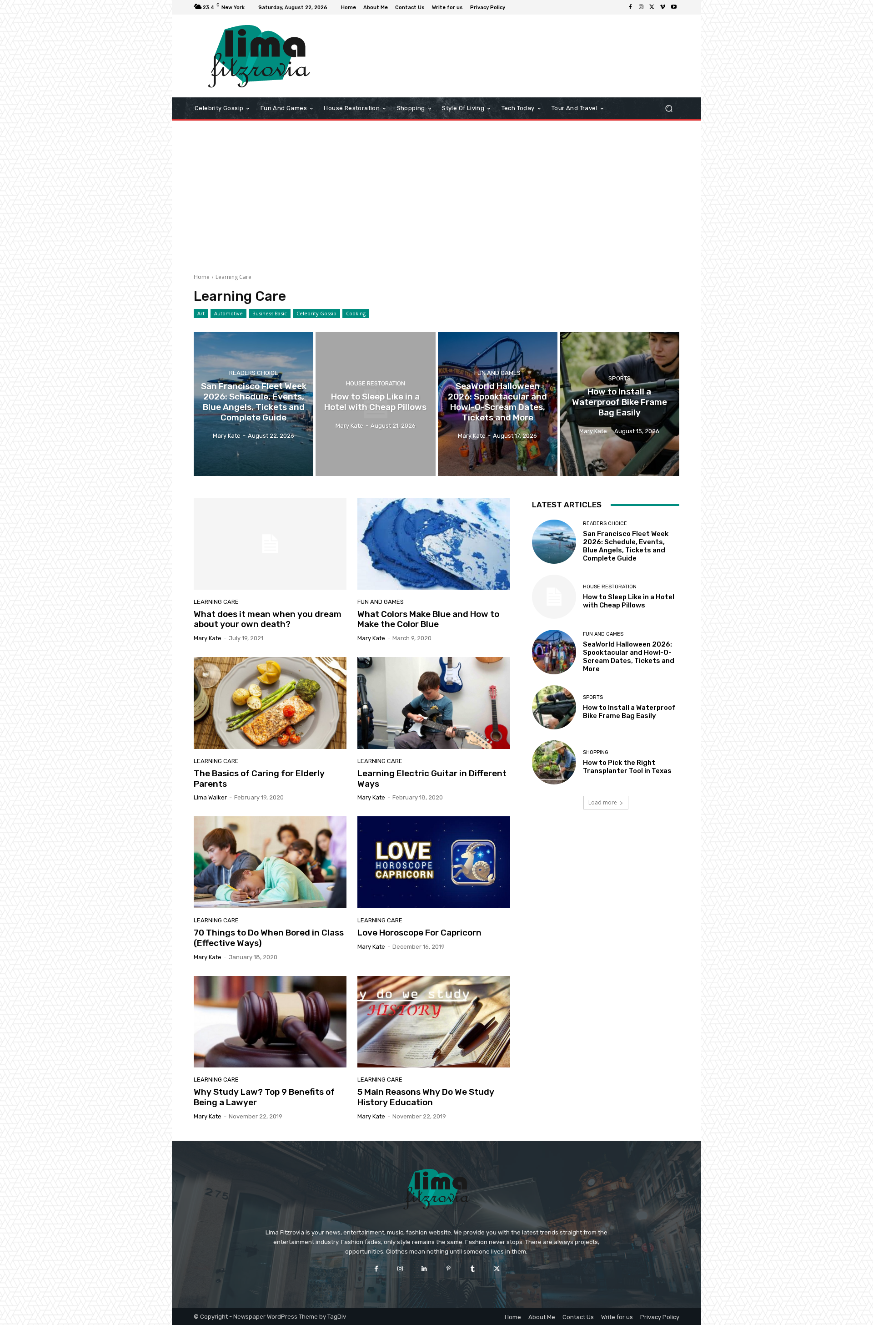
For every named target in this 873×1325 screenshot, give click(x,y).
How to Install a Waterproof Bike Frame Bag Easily (629, 711)
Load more (602, 802)
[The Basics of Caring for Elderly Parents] (270, 703)
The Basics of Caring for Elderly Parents (259, 778)
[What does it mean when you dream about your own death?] (270, 544)
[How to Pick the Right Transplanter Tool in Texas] (554, 762)
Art (201, 313)
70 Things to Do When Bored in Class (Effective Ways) (269, 937)
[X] (652, 7)
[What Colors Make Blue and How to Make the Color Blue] (433, 544)
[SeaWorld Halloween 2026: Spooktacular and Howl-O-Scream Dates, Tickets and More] (497, 404)
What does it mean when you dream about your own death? (267, 619)
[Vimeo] (662, 7)
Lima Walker (210, 797)
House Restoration (375, 383)
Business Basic (269, 313)
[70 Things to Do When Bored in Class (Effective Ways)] (270, 862)
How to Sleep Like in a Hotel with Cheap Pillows (628, 601)
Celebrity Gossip (316, 313)
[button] (668, 108)
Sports (619, 378)
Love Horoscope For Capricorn (419, 932)
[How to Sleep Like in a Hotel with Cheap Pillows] (375, 404)
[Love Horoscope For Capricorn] (433, 862)
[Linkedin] (424, 1269)
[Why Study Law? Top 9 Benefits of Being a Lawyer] (270, 1022)
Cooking (356, 313)
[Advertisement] (436, 193)
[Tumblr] (473, 1269)
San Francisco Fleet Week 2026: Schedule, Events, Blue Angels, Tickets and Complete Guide (625, 546)
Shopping (595, 752)
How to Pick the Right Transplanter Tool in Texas (627, 767)
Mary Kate (207, 638)
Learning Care (216, 602)
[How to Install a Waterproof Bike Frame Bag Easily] (619, 404)
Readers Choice (253, 373)
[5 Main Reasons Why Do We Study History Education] (433, 1022)
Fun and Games (497, 373)
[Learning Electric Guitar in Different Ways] (433, 703)
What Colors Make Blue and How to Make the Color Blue (428, 619)
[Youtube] (673, 7)
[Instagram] (641, 7)
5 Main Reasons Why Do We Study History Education (425, 1097)
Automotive (228, 313)
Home (202, 277)
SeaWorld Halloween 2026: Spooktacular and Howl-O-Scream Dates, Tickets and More (628, 656)
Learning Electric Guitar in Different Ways (432, 778)
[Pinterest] (448, 1269)
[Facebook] (630, 7)
